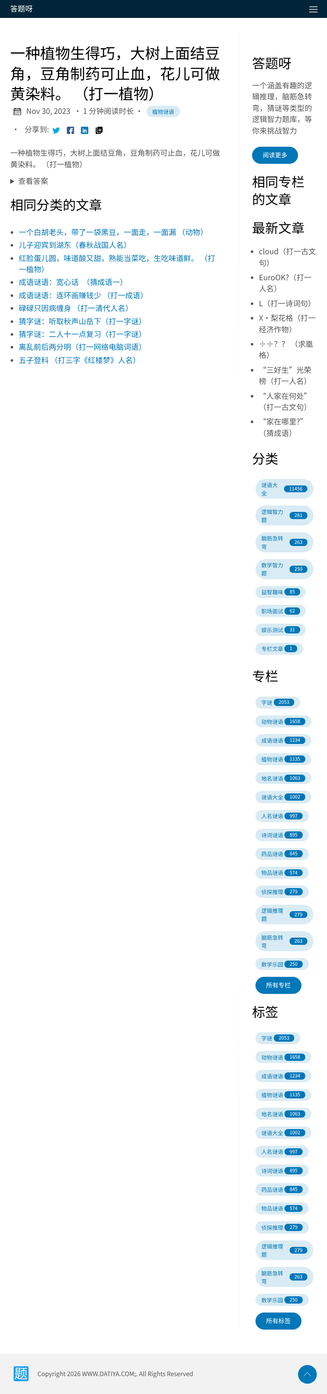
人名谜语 (279, 816)
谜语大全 (281, 489)
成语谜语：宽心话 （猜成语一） (73, 282)
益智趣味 (278, 592)
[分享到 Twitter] (56, 129)
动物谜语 (280, 721)
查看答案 (33, 181)
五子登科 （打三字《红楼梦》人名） (79, 360)
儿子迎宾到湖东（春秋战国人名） (75, 245)
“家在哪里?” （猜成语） (285, 427)
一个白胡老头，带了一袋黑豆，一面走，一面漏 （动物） (113, 232)
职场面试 (278, 611)
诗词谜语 (279, 835)
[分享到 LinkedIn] (84, 129)
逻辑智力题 (281, 516)
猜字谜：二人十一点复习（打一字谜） (82, 334)
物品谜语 (279, 872)
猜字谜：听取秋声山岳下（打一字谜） (82, 321)
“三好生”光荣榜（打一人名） (285, 375)
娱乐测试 (278, 630)
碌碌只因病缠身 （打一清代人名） (76, 308)
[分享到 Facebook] (70, 129)
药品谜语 (279, 854)
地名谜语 (280, 778)
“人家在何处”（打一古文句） (285, 401)
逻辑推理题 (281, 914)
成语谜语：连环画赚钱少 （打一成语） (83, 295)
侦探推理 (279, 892)
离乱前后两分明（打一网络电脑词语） (82, 347)
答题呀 (21, 8)
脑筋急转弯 (281, 542)
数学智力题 (281, 569)
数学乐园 (279, 964)
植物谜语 (163, 111)
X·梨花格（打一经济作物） (287, 323)
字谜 (275, 702)
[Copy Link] (99, 129)
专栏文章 (277, 649)
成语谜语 (280, 740)
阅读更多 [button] (275, 155)
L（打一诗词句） (287, 303)
